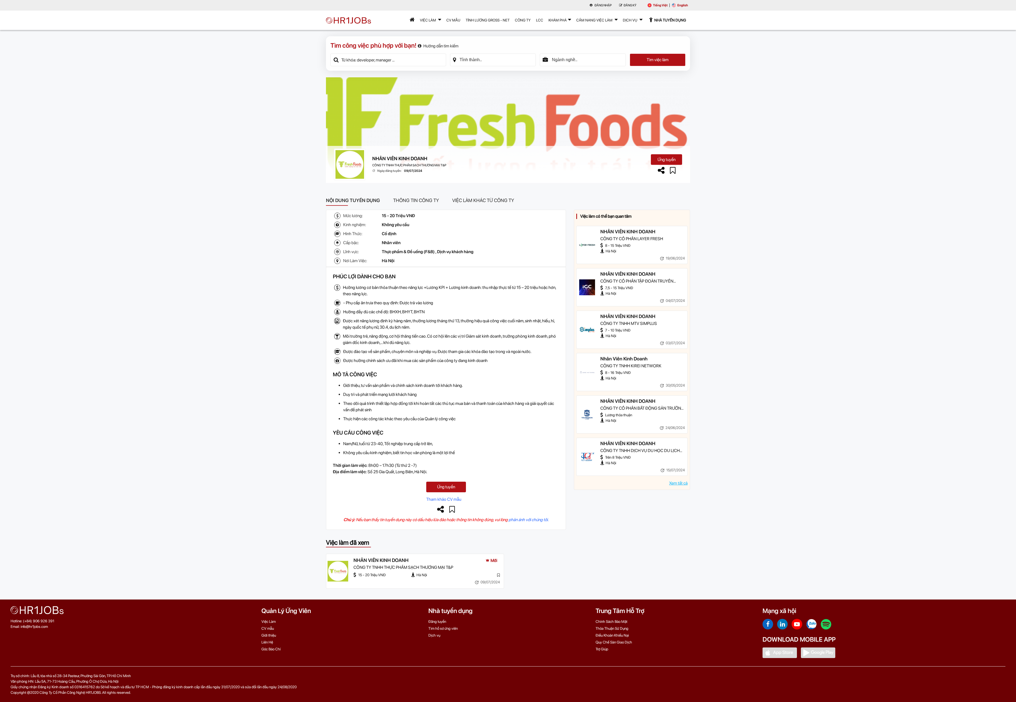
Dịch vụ (434, 635)
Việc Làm (428, 20)
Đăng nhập (603, 5)
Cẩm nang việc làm (594, 20)
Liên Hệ (267, 642)
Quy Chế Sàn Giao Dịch (614, 642)
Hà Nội (388, 260)
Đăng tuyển (437, 621)
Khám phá (557, 20)
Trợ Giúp (602, 649)
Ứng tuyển (666, 159)
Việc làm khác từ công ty (483, 200)
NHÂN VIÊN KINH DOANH (399, 158)
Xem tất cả (678, 483)
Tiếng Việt (660, 5)
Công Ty (523, 20)
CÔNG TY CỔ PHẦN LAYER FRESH (631, 238)
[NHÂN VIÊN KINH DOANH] (587, 245)
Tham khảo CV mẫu (443, 499)
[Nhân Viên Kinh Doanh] (587, 372)
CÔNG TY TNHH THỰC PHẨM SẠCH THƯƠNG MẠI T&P (409, 165)
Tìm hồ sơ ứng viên (443, 628)
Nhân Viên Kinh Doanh (623, 358)
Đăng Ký (630, 5)
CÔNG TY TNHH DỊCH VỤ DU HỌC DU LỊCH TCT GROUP (640, 451)
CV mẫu (453, 20)
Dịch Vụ (630, 20)
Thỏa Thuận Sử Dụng (612, 628)
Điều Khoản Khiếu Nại (612, 635)
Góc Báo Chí (271, 649)
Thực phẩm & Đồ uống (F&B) (408, 251)
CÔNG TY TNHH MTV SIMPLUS (628, 323)
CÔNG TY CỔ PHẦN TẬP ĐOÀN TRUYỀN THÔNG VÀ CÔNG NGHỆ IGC (636, 281)
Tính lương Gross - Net (488, 20)
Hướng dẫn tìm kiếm (441, 45)
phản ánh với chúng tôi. (528, 519)
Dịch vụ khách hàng (455, 251)
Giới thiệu (268, 635)
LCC (539, 20)
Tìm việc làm (658, 59)
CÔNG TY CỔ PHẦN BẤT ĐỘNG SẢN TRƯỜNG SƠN (642, 409)
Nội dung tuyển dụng (353, 200)
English (682, 5)
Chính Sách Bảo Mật (611, 621)
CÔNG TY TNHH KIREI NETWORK (630, 365)
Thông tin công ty (416, 200)
